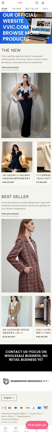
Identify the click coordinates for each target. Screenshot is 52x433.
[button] (3, 3)
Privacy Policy (35, 413)
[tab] (25, 40)
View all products (10, 67)
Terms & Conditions (10, 419)
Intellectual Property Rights (13, 413)
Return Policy (7, 416)
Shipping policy (24, 416)
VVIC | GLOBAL (12, 422)
